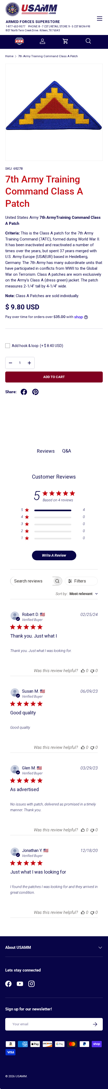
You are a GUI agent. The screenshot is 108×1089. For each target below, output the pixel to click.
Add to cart (54, 377)
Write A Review (54, 555)
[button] (65, 41)
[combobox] (77, 594)
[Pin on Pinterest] (35, 392)
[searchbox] (31, 581)
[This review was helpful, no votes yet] (83, 670)
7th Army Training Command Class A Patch (48, 56)
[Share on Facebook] (24, 392)
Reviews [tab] (46, 451)
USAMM (21, 1076)
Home (9, 56)
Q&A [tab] (66, 451)
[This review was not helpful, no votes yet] (92, 670)
